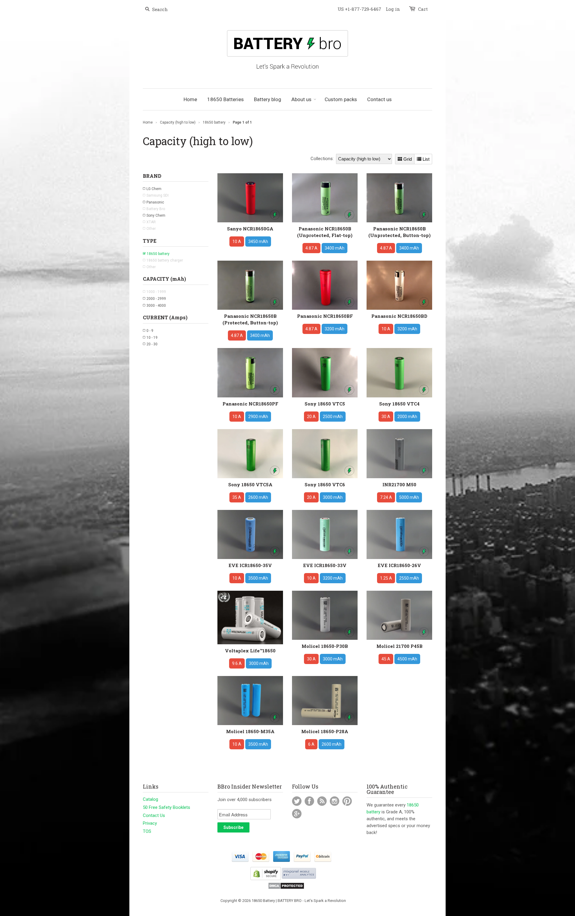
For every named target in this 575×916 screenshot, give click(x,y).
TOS (147, 831)
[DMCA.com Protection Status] (286, 888)
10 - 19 (152, 337)
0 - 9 (149, 331)
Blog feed (322, 801)
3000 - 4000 (156, 305)
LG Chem (153, 189)
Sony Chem (155, 215)
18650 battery (158, 254)
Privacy (150, 823)
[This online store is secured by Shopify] (265, 878)
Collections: (322, 158)
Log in (393, 9)
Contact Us (154, 815)
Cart (423, 9)
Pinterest (347, 801)
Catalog (150, 799)
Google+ (297, 813)
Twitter (297, 801)
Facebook (309, 801)
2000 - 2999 (156, 299)
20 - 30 (152, 344)
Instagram (334, 801)
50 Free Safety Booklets (166, 807)
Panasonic (155, 202)
